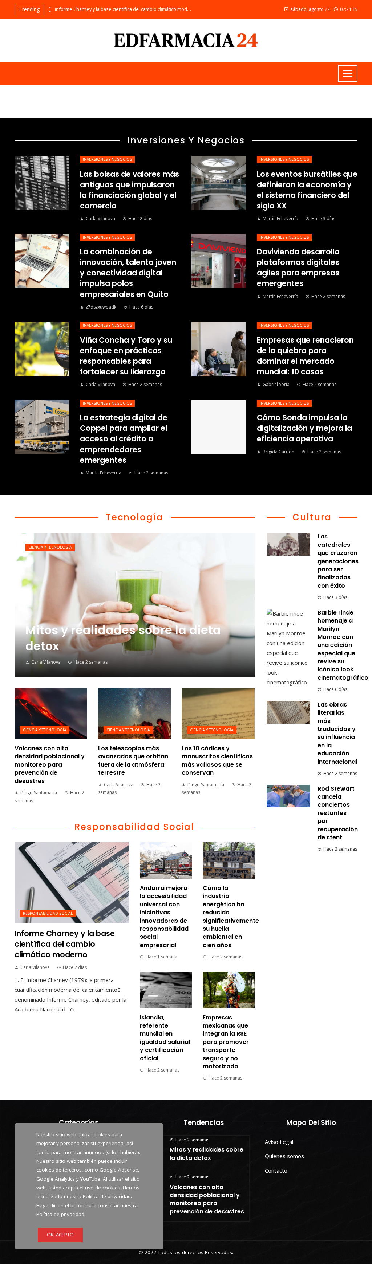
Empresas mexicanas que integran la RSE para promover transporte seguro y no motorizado (226, 1041)
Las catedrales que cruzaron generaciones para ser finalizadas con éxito (338, 560)
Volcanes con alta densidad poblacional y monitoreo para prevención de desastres (50, 764)
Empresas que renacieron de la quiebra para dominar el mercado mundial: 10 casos (305, 356)
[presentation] (49, 7)
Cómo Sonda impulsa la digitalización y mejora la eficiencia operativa (304, 428)
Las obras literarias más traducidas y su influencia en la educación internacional (337, 733)
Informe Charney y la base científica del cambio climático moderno (124, 9)
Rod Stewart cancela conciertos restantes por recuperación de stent (338, 813)
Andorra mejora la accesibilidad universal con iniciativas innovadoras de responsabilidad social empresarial (164, 916)
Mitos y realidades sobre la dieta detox (206, 1153)
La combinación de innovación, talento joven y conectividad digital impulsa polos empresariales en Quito (128, 272)
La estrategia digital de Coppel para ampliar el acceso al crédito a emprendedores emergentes (123, 438)
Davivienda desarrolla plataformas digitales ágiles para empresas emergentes (298, 267)
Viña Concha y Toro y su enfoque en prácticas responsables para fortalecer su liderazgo (126, 356)
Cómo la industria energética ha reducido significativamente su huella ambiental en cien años (231, 916)
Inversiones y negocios (107, 159)
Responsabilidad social (48, 913)
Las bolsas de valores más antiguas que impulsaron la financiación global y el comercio (129, 190)
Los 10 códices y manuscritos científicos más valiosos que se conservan (217, 760)
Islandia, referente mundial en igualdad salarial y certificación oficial (165, 1037)
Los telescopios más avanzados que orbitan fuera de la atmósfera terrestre (133, 760)
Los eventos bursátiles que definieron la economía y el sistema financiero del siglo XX (307, 190)
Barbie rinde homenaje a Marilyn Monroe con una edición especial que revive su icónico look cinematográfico (343, 645)
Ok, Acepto (60, 1234)
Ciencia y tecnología (50, 547)
